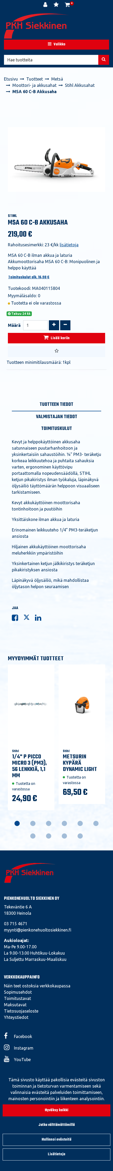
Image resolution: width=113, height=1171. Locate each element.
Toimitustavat (17, 998)
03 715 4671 (15, 923)
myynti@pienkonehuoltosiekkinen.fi (37, 930)
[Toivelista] (57, 5)
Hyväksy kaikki (56, 1110)
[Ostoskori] (67, 5)
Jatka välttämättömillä (56, 1125)
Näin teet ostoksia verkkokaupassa (37, 985)
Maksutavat (15, 1004)
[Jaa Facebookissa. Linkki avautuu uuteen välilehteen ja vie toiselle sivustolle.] (17, 618)
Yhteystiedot (16, 1017)
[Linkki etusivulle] (37, 26)
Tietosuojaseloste (21, 1011)
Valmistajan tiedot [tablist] (56, 417)
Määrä (14, 325)
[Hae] (103, 60)
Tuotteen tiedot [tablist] (56, 404)
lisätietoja (69, 244)
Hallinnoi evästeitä (56, 1140)
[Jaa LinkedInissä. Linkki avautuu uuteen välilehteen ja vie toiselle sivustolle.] (40, 618)
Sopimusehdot (18, 992)
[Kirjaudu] (45, 5)
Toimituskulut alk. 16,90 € (28, 277)
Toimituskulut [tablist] (56, 429)
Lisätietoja (56, 1154)
